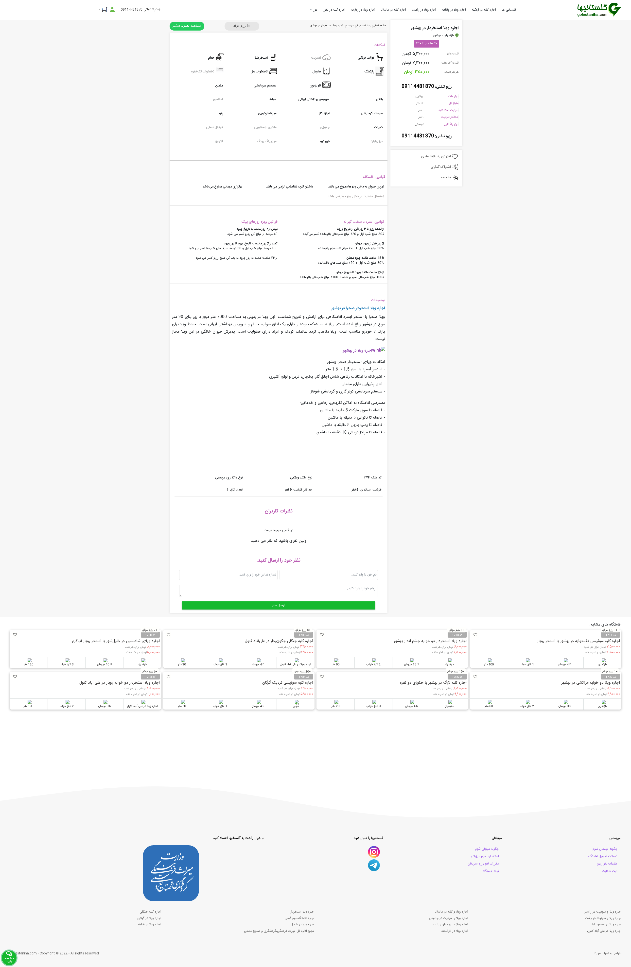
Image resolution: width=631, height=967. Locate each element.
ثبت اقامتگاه (491, 871)
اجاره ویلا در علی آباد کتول (604, 931)
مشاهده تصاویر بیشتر (187, 26)
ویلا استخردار (363, 26)
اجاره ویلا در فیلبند (149, 924)
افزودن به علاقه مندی (436, 156)
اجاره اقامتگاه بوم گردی (300, 918)
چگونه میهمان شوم (605, 849)
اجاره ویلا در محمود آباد (606, 924)
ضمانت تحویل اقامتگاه (602, 856)
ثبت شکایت (609, 871)
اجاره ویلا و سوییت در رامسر (602, 912)
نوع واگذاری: (450, 124)
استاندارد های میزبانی (485, 856)
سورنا (598, 953)
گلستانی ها (509, 10)
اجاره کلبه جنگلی (150, 912)
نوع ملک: (452, 96)
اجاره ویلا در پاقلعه (454, 10)
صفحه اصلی (379, 26)
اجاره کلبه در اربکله (484, 10)
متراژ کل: (453, 103)
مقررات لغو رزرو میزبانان (483, 863)
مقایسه (446, 178)
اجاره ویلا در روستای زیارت (451, 924)
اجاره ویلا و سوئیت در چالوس (448, 918)
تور (315, 10)
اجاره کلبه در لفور (334, 10)
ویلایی (419, 96)
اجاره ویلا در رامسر (424, 10)
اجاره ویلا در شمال (303, 924)
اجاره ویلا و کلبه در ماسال (451, 912)
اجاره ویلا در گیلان (149, 918)
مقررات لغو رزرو (607, 863)
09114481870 (418, 87)
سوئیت (350, 26)
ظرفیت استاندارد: (448, 110)
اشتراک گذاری (441, 167)
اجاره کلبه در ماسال (393, 10)
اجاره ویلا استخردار (302, 912)
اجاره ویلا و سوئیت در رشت (603, 918)
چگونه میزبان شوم (487, 849)
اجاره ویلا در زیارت (363, 10)
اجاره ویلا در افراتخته (454, 931)
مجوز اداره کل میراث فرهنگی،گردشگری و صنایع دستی (279, 931)
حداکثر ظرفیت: (449, 117)
